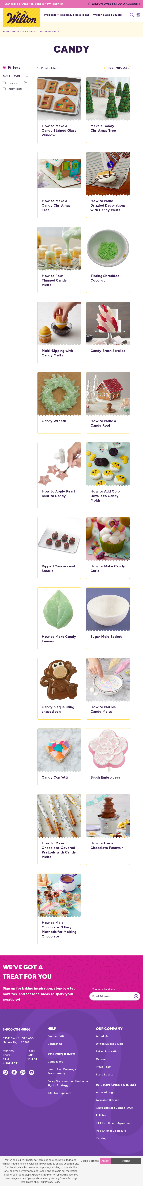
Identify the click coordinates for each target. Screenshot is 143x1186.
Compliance (55, 1061)
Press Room (103, 1066)
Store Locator (105, 1074)
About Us (102, 1036)
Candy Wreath (54, 421)
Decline (126, 1160)
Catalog (101, 1138)
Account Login (105, 1092)
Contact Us (54, 1043)
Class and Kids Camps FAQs (114, 1107)
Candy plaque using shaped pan (58, 709)
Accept (105, 1160)
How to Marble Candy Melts (103, 709)
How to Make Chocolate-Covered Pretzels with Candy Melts (59, 850)
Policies (101, 1115)
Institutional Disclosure (111, 1130)
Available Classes (107, 1100)
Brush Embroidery (105, 777)
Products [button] (50, 14)
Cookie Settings (90, 1160)
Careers (101, 1059)
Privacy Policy (52, 1182)
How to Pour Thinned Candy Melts (54, 280)
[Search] (131, 15)
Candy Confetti (55, 777)
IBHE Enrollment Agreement (114, 1123)
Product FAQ (55, 1036)
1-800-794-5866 (16, 1029)
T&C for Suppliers (59, 1093)
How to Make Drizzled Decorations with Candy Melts (108, 205)
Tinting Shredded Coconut (105, 278)
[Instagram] (22, 1072)
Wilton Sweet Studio (109, 1043)
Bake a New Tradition (49, 3)
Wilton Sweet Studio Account (116, 3)
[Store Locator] (138, 15)
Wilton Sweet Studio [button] (107, 14)
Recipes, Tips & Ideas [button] (74, 14)
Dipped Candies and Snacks (58, 568)
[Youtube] (31, 1072)
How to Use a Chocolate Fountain (107, 845)
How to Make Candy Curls (108, 568)
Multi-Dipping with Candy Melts (57, 353)
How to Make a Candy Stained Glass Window (59, 130)
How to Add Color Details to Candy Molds (106, 495)
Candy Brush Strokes (108, 351)
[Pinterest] (5, 1072)
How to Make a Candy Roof (103, 423)
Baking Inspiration (107, 1051)
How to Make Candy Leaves (59, 638)
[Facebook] (14, 1072)
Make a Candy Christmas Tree (103, 128)
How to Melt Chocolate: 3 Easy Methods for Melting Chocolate (59, 929)
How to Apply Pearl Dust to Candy (58, 493)
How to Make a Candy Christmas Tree (56, 205)
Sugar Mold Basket (106, 636)
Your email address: (104, 989)
